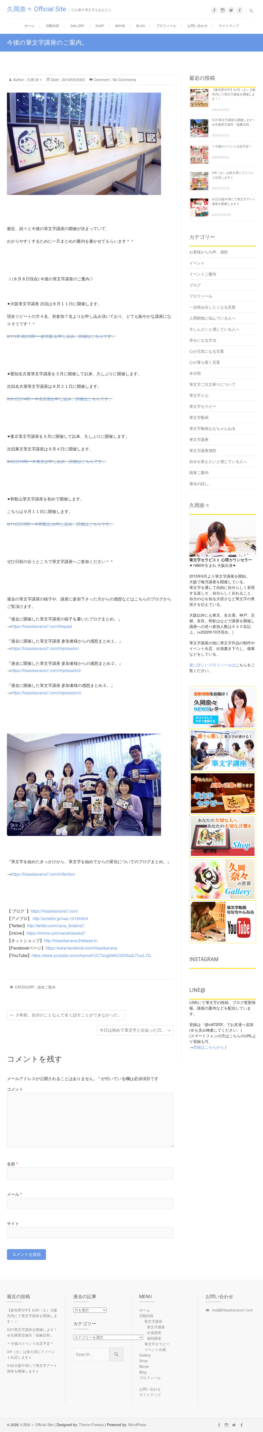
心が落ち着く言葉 (204, 362)
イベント (197, 262)
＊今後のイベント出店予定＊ (232, 146)
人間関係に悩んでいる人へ (212, 318)
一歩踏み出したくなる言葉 (212, 307)
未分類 (195, 373)
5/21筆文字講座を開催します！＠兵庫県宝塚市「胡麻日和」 (32, 1332)
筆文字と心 (199, 395)
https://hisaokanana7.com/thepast (41, 626)
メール (14, 1194)
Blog (140, 26)
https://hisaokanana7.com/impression (45, 648)
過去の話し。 (200, 483)
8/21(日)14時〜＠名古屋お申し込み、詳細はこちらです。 (59, 399)
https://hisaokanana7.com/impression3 (46, 693)
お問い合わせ (197, 26)
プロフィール (166, 26)
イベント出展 (155, 1349)
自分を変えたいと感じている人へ (218, 461)
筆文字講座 (199, 439)
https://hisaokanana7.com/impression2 (46, 670)
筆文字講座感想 (202, 450)
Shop (100, 26)
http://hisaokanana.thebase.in (70, 940)
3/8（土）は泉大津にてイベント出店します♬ (31, 1354)
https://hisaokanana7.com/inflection (43, 874)
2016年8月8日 (73, 79)
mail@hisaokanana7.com (232, 1309)
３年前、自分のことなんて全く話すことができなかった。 (66, 1015)
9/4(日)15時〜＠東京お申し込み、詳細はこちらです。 (56, 461)
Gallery (77, 26)
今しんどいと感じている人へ (214, 329)
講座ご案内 (46, 987)
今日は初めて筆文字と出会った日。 (135, 1030)
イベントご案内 (202, 273)
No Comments (124, 79)
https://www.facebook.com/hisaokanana (81, 948)
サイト (13, 1223)
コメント (15, 1089)
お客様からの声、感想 (208, 251)
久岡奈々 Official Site (36, 9)
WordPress (137, 1424)
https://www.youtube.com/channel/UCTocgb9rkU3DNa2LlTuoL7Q (91, 955)
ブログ (195, 285)
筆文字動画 (199, 417)
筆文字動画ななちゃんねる (212, 428)
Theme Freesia (91, 1424)
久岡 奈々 (34, 79)
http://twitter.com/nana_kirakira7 (55, 926)
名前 (12, 1164)
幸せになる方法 (202, 340)
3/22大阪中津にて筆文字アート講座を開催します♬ (32, 1368)
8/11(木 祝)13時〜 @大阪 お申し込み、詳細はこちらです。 (61, 336)
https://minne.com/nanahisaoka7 (55, 933)
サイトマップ (229, 26)
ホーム (29, 26)
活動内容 (52, 26)
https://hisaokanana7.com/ (54, 911)
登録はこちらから (208, 1047)
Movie (120, 26)
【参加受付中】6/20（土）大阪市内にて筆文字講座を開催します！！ (234, 94)
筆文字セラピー (202, 406)
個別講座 (154, 1338)
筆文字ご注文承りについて (212, 384)
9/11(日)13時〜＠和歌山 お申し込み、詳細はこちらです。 (60, 524)
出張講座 (154, 1332)
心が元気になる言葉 (206, 351)
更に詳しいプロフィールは (212, 664)
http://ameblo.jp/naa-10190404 (60, 918)
